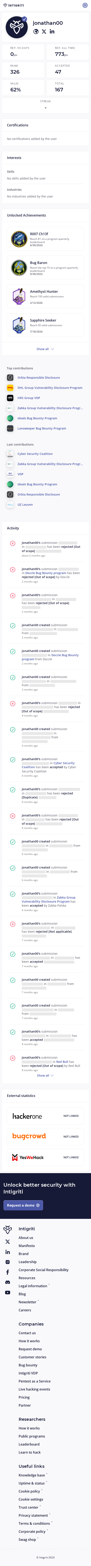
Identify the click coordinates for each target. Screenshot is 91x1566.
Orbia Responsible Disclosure (39, 378)
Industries (14, 190)
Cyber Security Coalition (35, 454)
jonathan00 (30, 625)
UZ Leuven (25, 505)
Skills (10, 172)
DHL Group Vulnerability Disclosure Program (50, 388)
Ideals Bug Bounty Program (37, 418)
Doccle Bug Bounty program (46, 573)
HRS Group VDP (29, 398)
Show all (43, 349)
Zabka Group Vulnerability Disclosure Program (49, 899)
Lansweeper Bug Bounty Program (42, 428)
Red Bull (62, 1062)
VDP (20, 474)
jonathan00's (31, 543)
